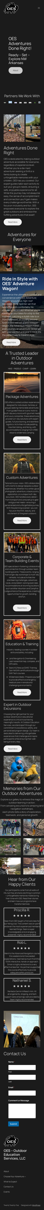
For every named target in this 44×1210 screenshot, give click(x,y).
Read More (12, 222)
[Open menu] (38, 7)
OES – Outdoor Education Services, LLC (15, 1154)
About (15, 70)
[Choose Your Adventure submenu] (25, 1176)
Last (10, 1082)
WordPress (36, 1205)
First (10, 1072)
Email (11, 1087)
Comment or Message (18, 1100)
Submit (13, 1123)
